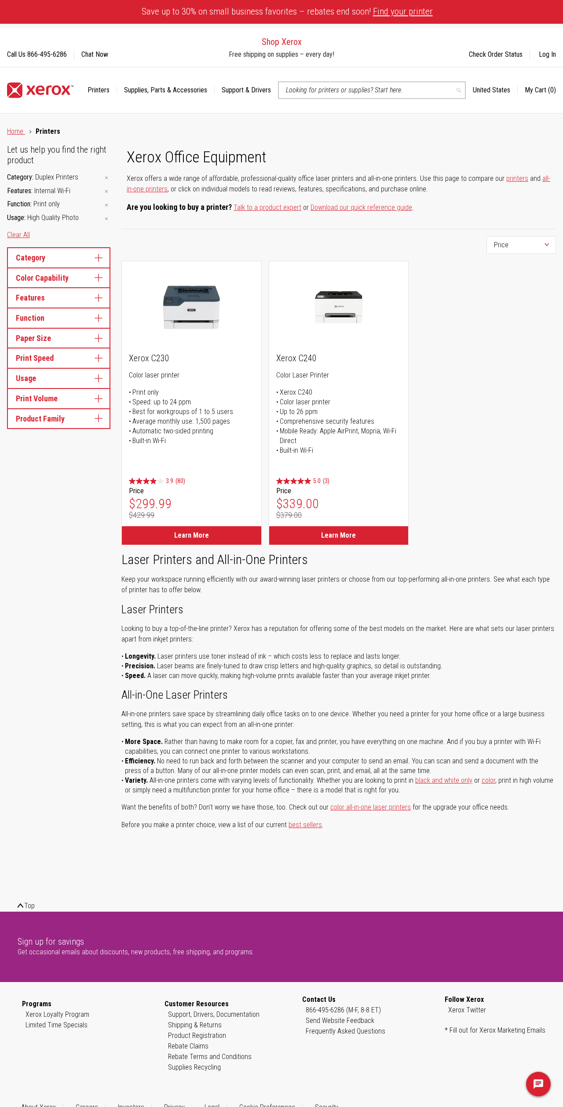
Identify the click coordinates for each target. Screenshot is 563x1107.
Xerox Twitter (467, 1010)
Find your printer (403, 11)
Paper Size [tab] (33, 338)
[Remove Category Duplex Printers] (106, 178)
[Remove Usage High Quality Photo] (106, 218)
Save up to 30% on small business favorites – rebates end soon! (287, 11)
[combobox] (372, 90)
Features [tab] (30, 297)
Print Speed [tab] (35, 358)
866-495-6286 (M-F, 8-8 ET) (343, 1010)
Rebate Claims (188, 1046)
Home (16, 131)
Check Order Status (496, 54)
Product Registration (197, 1035)
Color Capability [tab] (42, 277)
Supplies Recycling (194, 1067)
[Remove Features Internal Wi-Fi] (106, 192)
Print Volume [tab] (37, 398)
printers (517, 178)
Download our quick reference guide (361, 207)
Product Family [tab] (40, 418)
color (488, 780)
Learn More (191, 535)
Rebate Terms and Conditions (210, 1056)
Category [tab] (30, 257)
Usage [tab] (26, 378)
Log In (547, 54)
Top (29, 906)
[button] (495, 90)
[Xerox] (40, 90)
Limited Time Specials (57, 1025)
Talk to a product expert (267, 207)
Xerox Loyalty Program (57, 1014)
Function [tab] (30, 318)
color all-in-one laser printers (370, 807)
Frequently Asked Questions (345, 1031)
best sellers (305, 825)
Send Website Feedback (340, 1020)
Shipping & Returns (195, 1025)
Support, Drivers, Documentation (214, 1014)
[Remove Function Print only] (106, 205)
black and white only (443, 780)
